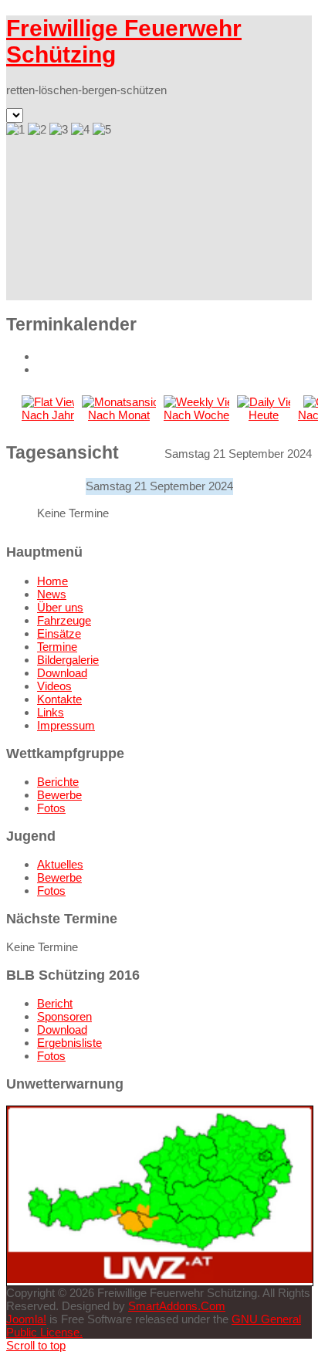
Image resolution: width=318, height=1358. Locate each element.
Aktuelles (60, 864)
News (51, 594)
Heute (264, 415)
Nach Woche (196, 415)
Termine (57, 646)
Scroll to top (36, 1345)
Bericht (55, 1003)
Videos (54, 686)
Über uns (60, 607)
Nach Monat (119, 415)
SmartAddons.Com (176, 1305)
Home (52, 581)
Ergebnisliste (69, 1042)
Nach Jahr (48, 415)
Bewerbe (59, 794)
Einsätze (59, 633)
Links (50, 712)
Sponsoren (64, 1016)
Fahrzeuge (64, 620)
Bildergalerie (68, 659)
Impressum (66, 725)
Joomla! (26, 1319)
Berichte (58, 781)
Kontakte (59, 699)
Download (62, 672)
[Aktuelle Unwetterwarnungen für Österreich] (160, 1278)
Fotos (51, 807)
